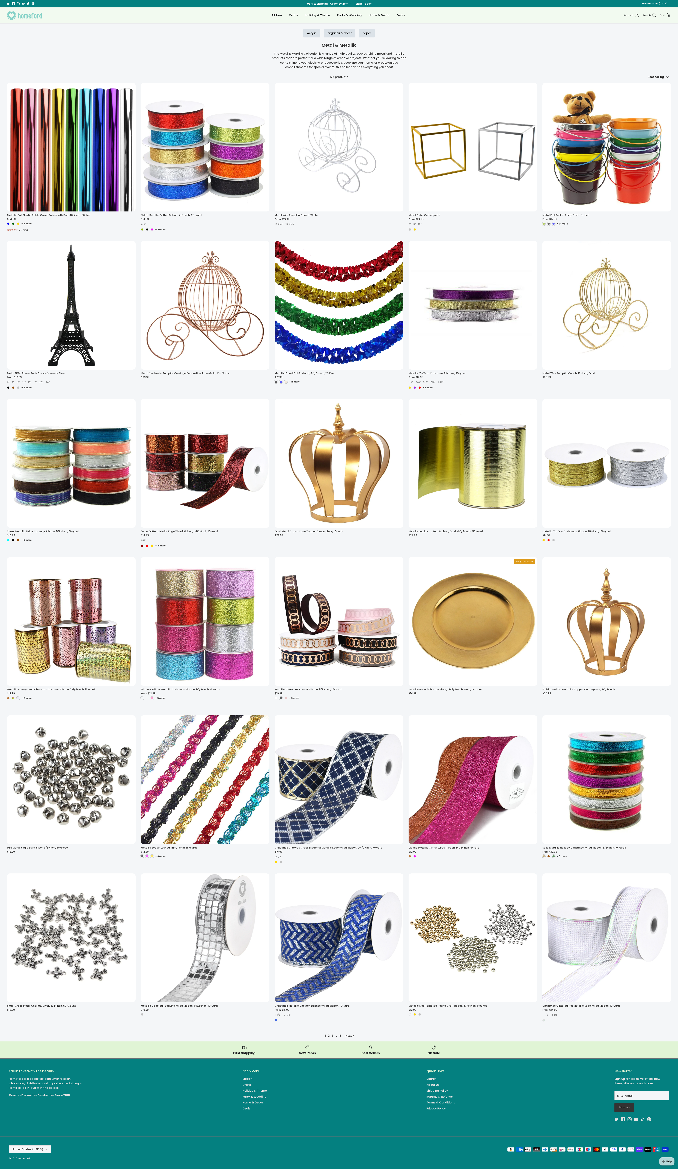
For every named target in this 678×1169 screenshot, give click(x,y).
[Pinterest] (351, 606)
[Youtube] (341, 606)
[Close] (373, 551)
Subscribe (339, 595)
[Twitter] (326, 606)
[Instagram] (336, 606)
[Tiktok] (346, 606)
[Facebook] (331, 606)
